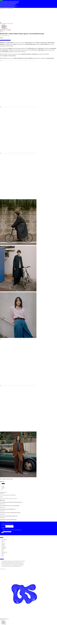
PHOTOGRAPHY (4, 28)
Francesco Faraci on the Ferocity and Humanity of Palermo (7, 5)
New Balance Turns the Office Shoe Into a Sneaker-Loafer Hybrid (8, 4)
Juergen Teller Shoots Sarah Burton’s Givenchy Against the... (11, 502)
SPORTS (3, 553)
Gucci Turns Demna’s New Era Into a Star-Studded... (9, 505)
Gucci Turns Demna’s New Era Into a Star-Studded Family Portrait (11, 566)
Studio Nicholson (4, 492)
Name (2, 531)
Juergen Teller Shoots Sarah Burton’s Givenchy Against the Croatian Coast (9, 1)
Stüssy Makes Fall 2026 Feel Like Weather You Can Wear (7, 7)
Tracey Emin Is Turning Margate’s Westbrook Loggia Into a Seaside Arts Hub (9, 2)
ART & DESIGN (4, 25)
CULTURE (3, 543)
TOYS (3, 556)
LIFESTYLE (4, 548)
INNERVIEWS (4, 26)
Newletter (2, 528)
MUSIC (3, 549)
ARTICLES (3, 27)
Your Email (3, 525)
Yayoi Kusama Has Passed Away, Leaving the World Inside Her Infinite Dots (9, 3)
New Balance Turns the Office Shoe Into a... (8, 509)
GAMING (3, 545)
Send (2, 532)
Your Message (3, 527)
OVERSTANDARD (3, 35)
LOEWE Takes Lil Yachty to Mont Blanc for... (8, 519)
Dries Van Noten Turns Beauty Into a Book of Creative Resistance (8, 6)
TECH (3, 554)
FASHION (3, 544)
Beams (1, 492)
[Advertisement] (28, 15)
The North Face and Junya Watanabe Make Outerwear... (10, 512)
